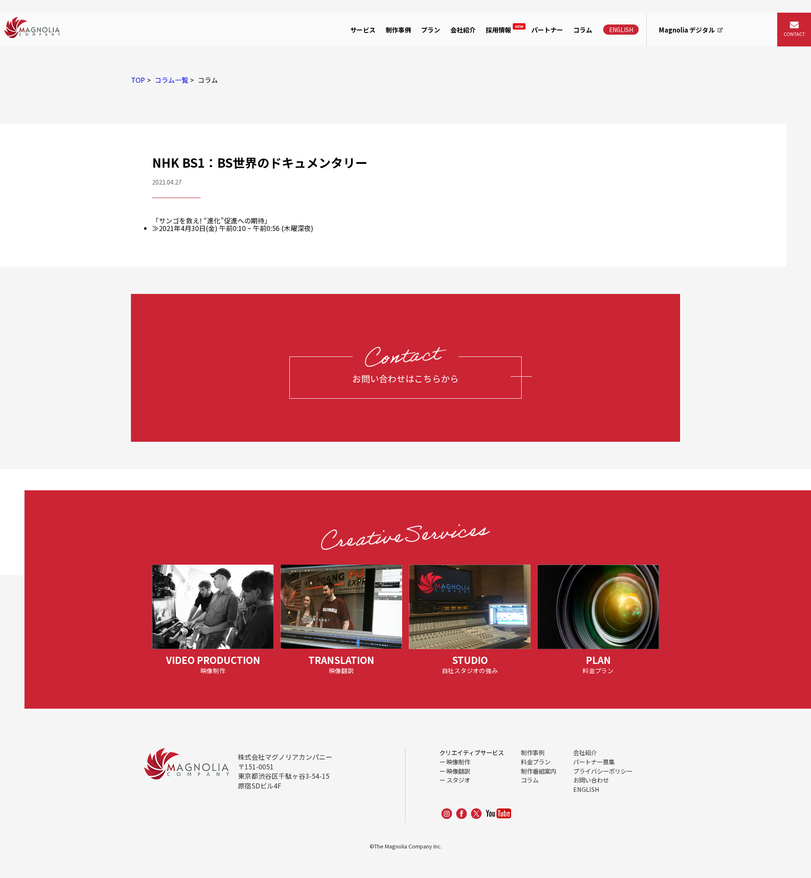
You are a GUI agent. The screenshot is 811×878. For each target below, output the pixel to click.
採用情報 (504, 29)
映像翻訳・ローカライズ (389, 76)
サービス (363, 29)
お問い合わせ (591, 779)
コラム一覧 (171, 80)
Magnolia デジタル (687, 29)
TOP (138, 80)
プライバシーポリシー (602, 771)
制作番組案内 (538, 771)
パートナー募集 (594, 761)
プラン (430, 29)
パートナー (547, 29)
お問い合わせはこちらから (405, 378)
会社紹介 (463, 29)
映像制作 (365, 56)
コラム (582, 29)
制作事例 (398, 29)
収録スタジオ (372, 95)
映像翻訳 (458, 771)
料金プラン (535, 761)
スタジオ (458, 779)
